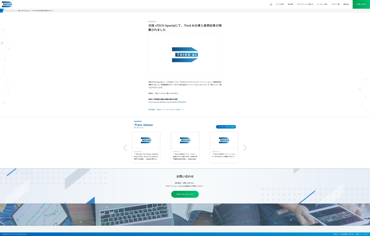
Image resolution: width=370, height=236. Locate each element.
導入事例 (290, 4)
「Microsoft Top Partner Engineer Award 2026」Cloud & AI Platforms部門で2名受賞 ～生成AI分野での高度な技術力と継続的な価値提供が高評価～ (146, 159)
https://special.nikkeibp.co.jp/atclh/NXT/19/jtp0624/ (167, 102)
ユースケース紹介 (322, 4)
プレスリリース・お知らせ (305, 4)
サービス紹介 (280, 4)
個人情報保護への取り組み (347, 234)
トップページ (271, 4)
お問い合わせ (361, 4)
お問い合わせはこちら (185, 194)
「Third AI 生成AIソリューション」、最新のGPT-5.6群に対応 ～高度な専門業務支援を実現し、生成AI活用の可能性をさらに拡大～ (185, 157)
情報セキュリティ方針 (361, 234)
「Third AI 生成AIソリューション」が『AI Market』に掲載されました (224, 155)
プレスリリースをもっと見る (226, 126)
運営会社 (346, 4)
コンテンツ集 (335, 4)
